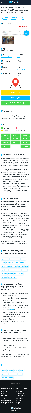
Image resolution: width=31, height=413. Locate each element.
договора (11, 309)
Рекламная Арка (13, 374)
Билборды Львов (21, 389)
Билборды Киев (6, 400)
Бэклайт (20, 374)
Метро (18, 403)
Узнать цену (15, 98)
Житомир (22, 262)
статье (3, 245)
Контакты (4, 396)
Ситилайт (16, 370)
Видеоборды (20, 393)
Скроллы (18, 400)
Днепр (3, 262)
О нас (3, 398)
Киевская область (14, 18)
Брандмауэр (5, 374)
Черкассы (12, 270)
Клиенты (4, 391)
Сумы (6, 270)
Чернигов (10, 273)
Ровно (15, 266)
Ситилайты (19, 398)
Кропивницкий (5, 259)
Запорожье (18, 270)
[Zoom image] (15, 35)
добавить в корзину (15, 103)
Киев (23, 19)
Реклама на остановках (7, 377)
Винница (12, 259)
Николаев (24, 270)
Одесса (16, 262)
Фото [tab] (3, 23)
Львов (26, 266)
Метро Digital (5, 18)
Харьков (18, 259)
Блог (2, 393)
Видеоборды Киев (21, 396)
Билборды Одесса (7, 403)
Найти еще (15, 93)
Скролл (21, 370)
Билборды (19, 391)
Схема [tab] (9, 23)
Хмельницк (21, 266)
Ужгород (10, 277)
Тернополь (4, 273)
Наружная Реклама (7, 389)
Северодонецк (9, 262)
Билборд (4, 370)
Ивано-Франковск (18, 273)
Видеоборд (10, 370)
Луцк (3, 270)
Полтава (23, 259)
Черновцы (4, 277)
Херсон (3, 266)
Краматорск (9, 266)
